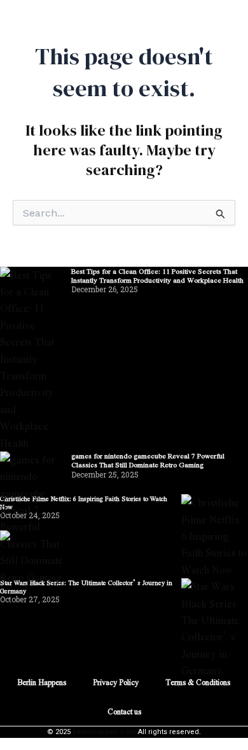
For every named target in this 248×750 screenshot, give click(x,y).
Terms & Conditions (197, 682)
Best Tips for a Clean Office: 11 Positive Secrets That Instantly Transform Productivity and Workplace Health (157, 275)
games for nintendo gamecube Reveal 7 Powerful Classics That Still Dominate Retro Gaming (147, 460)
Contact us (124, 711)
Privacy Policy (116, 682)
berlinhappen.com (104, 732)
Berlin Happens (41, 682)
